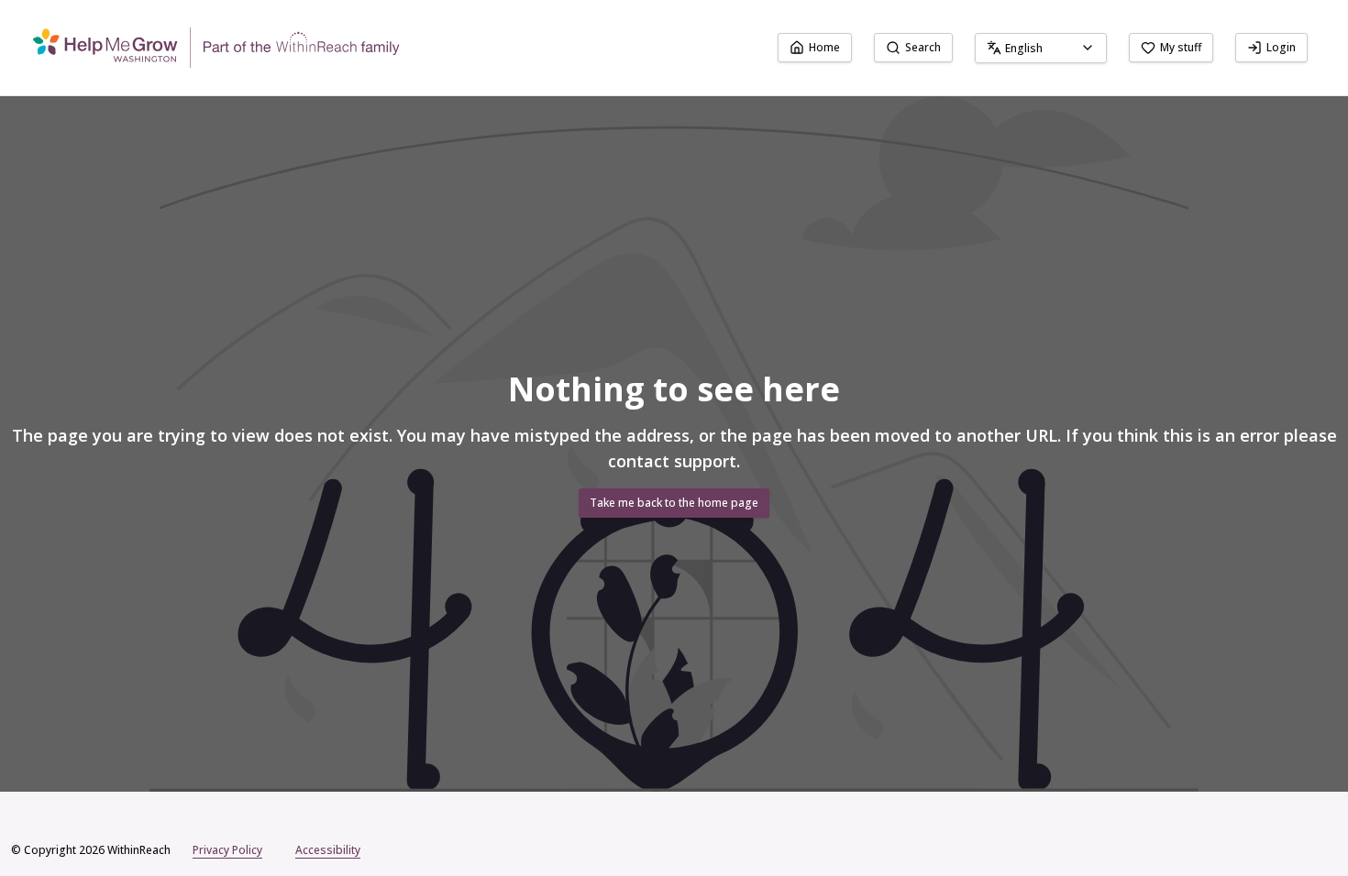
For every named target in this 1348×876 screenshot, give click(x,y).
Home (824, 47)
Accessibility (327, 850)
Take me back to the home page (674, 502)
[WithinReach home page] (216, 47)
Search (923, 47)
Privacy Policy (227, 850)
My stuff (1180, 47)
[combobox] (1041, 48)
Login (1281, 47)
